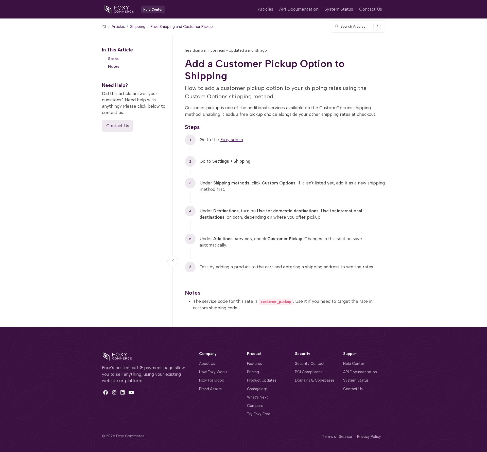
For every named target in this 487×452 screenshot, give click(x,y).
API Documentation (299, 9)
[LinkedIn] (122, 392)
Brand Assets (210, 389)
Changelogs (257, 389)
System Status (339, 9)
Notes (113, 66)
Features (254, 363)
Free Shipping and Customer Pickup (182, 26)
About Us (207, 363)
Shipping (137, 26)
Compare (255, 405)
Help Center (353, 363)
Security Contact (310, 363)
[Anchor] (203, 126)
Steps (113, 58)
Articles (265, 9)
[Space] (117, 355)
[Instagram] (114, 392)
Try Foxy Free (258, 414)
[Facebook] (105, 392)
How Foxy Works (213, 372)
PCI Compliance (309, 372)
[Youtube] (131, 392)
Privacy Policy (369, 436)
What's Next (257, 397)
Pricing (253, 372)
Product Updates (261, 380)
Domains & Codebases (315, 380)
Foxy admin (231, 139)
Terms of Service (337, 436)
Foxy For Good (211, 380)
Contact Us (370, 9)
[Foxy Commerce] (119, 9)
